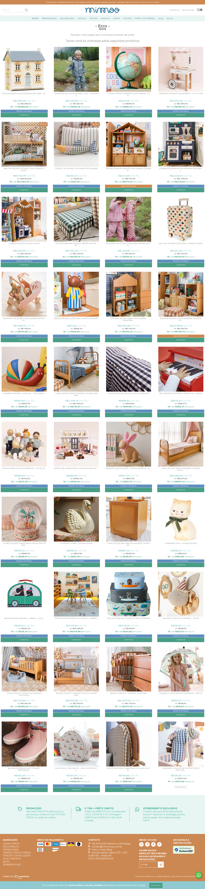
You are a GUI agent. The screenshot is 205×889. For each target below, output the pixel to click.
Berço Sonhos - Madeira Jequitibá (128, 693)
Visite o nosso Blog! (102, 849)
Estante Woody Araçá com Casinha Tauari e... (128, 169)
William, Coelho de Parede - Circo (181, 618)
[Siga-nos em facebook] (147, 844)
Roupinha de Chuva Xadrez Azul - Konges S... (76, 94)
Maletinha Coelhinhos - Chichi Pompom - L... (76, 769)
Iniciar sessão (188, 10)
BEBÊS (35, 18)
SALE (161, 18)
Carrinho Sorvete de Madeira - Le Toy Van (181, 93)
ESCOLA (82, 18)
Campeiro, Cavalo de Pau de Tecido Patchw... (181, 769)
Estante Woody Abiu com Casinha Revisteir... (128, 319)
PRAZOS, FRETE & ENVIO (17, 852)
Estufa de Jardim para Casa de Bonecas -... (76, 468)
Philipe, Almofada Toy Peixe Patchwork (76, 168)
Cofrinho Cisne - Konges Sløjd (76, 543)
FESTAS (93, 18)
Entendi (156, 885)
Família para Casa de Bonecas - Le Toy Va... (24, 468)
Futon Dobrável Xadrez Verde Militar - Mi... (76, 244)
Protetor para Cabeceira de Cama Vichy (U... (128, 769)
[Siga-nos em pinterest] (159, 844)
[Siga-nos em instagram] (141, 844)
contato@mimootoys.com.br (107, 846)
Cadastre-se (174, 10)
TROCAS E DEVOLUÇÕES (16, 855)
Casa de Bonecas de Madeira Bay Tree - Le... (24, 93)
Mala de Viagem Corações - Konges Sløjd (181, 243)
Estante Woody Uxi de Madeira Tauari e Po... (181, 319)
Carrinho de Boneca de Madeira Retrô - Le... (24, 319)
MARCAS (105, 18)
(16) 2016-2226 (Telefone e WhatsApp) (111, 843)
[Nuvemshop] (16, 878)
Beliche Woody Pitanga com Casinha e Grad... (24, 169)
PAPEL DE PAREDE (145, 18)
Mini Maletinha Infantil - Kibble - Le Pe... (24, 618)
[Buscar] (26, 10)
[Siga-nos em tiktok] (153, 844)
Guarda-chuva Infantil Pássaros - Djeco (180, 693)
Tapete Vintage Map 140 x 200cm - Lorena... (76, 618)
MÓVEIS (128, 18)
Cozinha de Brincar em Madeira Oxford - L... (181, 169)
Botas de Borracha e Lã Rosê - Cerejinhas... (24, 769)
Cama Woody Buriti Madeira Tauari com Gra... (76, 394)
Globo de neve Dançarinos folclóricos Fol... (24, 544)
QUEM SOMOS (11, 843)
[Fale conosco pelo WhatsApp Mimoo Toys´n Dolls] (198, 875)
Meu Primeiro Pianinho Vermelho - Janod (180, 393)
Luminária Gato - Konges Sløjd (180, 543)
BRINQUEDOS (49, 18)
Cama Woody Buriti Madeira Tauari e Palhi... (180, 469)
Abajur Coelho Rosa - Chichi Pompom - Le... (128, 468)
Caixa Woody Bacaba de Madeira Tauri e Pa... (128, 544)
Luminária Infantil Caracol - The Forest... (24, 393)
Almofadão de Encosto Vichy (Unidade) (128, 393)
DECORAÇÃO (67, 18)
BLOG (170, 18)
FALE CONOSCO (12, 858)
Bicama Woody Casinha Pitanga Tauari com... (76, 694)
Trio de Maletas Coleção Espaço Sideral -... (128, 619)
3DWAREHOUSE (12, 864)
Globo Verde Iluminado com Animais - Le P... (128, 94)
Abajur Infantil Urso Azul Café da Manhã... (76, 318)
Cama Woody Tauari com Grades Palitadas (24, 694)
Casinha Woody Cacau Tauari (24, 243)
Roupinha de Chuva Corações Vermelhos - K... (128, 244)
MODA (116, 18)
